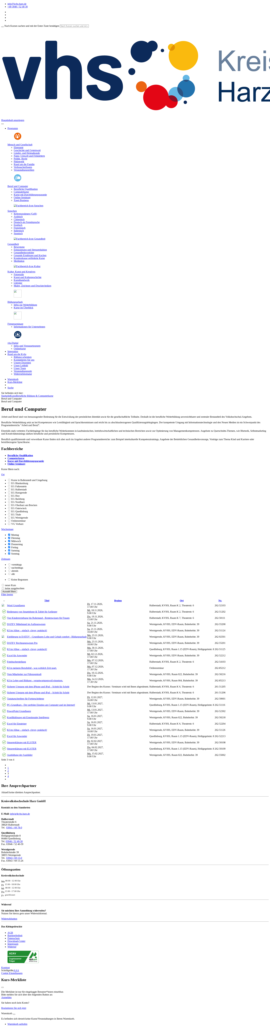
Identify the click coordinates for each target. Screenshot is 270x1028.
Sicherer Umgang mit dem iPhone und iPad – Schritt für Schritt (38, 686)
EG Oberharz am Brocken (24, 505)
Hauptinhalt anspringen (12, 120)
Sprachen (12, 211)
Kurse (13, 395)
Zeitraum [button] (5, 559)
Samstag (15, 550)
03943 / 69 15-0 (14, 858)
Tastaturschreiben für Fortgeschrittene (25, 698)
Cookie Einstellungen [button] (11, 973)
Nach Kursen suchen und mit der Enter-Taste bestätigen (31, 26)
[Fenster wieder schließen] (2, 987)
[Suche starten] (2, 26)
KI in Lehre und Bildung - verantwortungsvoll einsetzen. (35, 680)
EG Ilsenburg (18, 499)
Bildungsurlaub (15, 302)
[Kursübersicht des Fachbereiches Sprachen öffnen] (28, 205)
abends (14, 571)
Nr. (220, 600)
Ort (182, 600)
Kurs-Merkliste (15, 382)
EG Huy (15, 495)
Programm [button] (13, 128)
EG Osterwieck (19, 508)
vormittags (16, 564)
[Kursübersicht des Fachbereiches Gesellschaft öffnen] (18, 139)
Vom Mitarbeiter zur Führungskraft (24, 674)
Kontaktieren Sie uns (24, 360)
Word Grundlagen (16, 605)
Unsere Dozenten (22, 362)
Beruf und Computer (18, 186)
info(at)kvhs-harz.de (20, 813)
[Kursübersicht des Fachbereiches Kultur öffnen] (27, 266)
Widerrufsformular (23, 374)
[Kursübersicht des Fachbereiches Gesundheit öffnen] (29, 238)
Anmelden (6, 997)
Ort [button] (3, 474)
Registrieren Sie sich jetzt (13, 1008)
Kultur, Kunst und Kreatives (21, 271)
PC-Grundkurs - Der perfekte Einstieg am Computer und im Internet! (41, 705)
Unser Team (20, 368)
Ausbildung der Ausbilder (19, 755)
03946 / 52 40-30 (14, 841)
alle (13, 574)
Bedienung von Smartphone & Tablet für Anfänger (32, 611)
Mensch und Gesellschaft (20, 144)
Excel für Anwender (17, 655)
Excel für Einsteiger (17, 723)
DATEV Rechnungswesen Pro (22, 643)
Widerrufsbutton (9, 918)
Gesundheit (13, 244)
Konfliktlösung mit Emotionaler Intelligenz (28, 717)
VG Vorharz (17, 524)
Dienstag (15, 538)
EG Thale (16, 514)
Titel (46, 600)
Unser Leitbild (21, 365)
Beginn (118, 600)
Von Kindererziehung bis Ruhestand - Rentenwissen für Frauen (38, 618)
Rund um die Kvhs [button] (17, 354)
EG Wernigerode (19, 517)
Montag (15, 535)
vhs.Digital (13, 343)
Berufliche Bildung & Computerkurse (34, 395)
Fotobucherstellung (16, 661)
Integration (13, 351)
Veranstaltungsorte (23, 371)
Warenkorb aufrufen (17, 1024)
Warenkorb (13, 379)
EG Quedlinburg (19, 511)
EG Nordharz (18, 502)
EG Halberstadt (19, 489)
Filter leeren (7, 594)
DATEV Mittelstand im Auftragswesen (26, 624)
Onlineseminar (18, 520)
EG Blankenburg (19, 483)
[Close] (14, 1014)
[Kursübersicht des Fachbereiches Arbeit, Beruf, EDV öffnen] (18, 181)
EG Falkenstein (19, 486)
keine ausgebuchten (14, 588)
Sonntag (15, 553)
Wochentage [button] (7, 529)
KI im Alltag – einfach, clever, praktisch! (27, 630)
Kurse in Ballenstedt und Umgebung (29, 480)
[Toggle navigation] (2, 123)
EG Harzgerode (19, 492)
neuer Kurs (10, 585)
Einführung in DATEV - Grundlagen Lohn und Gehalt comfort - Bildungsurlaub (47, 636)
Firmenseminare (15, 324)
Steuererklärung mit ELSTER (21, 742)
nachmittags (17, 567)
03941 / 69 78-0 (14, 827)
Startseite (5, 395)
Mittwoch (16, 541)
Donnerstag (17, 544)
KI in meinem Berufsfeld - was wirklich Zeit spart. (32, 668)
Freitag (14, 547)
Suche (11, 387)
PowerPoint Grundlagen (19, 711)
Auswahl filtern (9, 591)
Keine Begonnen (19, 579)
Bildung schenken (23, 357)
